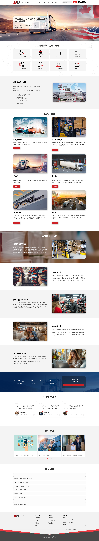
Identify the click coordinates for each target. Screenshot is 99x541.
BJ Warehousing (48, 537)
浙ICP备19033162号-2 (47, 538)
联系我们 (18, 27)
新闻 (49, 2)
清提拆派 (36, 522)
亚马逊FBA (37, 523)
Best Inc (54, 537)
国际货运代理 (37, 517)
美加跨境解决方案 (51, 517)
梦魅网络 (54, 538)
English (83, 2)
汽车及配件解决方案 (51, 520)
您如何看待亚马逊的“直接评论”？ (45, 452)
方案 (44, 2)
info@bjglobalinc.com (69, 527)
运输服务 (36, 520)
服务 (40, 2)
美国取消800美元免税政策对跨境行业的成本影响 (72, 452)
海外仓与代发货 (38, 519)
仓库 (52, 2)
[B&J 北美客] (21, 2)
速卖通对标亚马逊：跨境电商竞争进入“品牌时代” (24, 452)
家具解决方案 (50, 522)
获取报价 (75, 2)
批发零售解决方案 (51, 523)
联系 (56, 2)
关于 (35, 2)
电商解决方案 (50, 519)
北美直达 (36, 525)
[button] (47, 458)
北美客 (52, 537)
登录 (79, 2)
